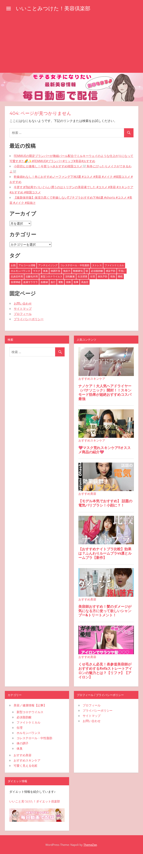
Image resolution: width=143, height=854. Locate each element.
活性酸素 (70, 276)
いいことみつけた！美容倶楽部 (53, 8)
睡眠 (120, 276)
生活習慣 (82, 276)
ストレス (97, 265)
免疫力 (66, 271)
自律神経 (15, 282)
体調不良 (55, 271)
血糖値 (44, 282)
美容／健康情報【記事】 (30, 705)
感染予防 (110, 271)
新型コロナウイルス (51, 276)
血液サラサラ (30, 282)
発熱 (112, 276)
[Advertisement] (71, 45)
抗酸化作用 (32, 276)
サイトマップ (23, 309)
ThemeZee (90, 845)
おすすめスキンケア (27, 760)
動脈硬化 (78, 271)
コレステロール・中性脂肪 (74, 265)
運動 (60, 282)
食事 (76, 282)
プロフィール (23, 314)
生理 (92, 276)
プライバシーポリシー (29, 319)
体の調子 (22, 743)
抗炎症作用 (17, 276)
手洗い (121, 271)
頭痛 (68, 282)
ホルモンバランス (20, 271)
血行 (53, 282)
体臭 (45, 271)
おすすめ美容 (22, 755)
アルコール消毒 (26, 265)
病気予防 (102, 276)
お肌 (13, 265)
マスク (36, 271)
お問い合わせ (23, 303)
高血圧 (84, 282)
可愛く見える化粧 (25, 766)
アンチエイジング (48, 265)
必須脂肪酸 (97, 271)
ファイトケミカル (114, 265)
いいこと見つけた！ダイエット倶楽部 (34, 801)
